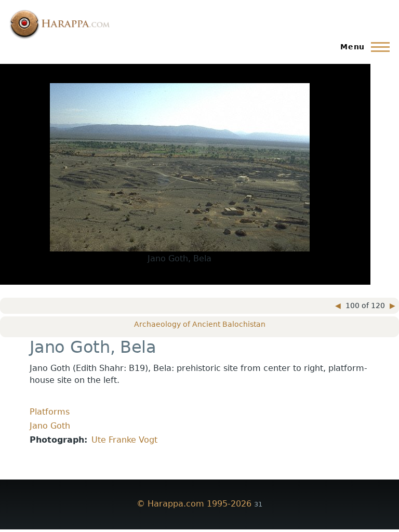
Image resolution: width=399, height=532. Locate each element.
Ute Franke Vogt (124, 440)
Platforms (50, 412)
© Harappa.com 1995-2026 (194, 504)
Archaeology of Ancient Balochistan (199, 324)
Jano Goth (50, 426)
